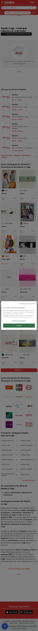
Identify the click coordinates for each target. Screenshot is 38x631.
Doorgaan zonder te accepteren (27, 303)
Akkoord (19, 325)
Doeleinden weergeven (19, 320)
